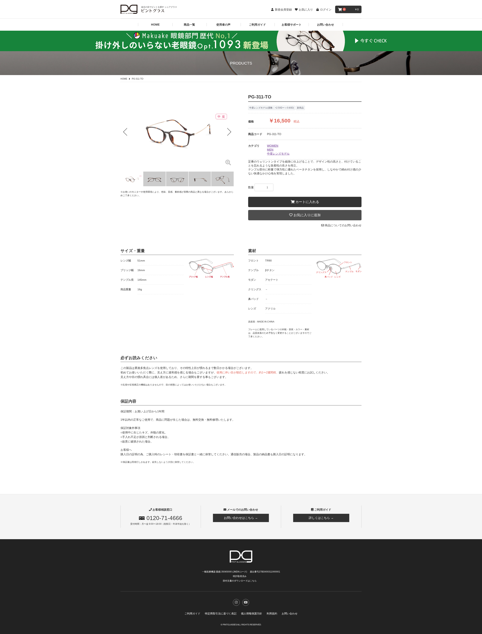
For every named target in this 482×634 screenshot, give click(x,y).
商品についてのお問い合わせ (343, 225)
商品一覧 (189, 24)
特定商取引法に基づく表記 (220, 613)
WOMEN (272, 145)
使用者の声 (223, 24)
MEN (270, 149)
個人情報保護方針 (251, 613)
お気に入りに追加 (307, 215)
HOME (155, 24)
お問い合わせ (325, 24)
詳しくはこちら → (321, 517)
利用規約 (272, 613)
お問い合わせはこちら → (241, 517)
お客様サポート (291, 24)
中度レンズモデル (278, 153)
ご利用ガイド (257, 24)
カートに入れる (306, 202)
